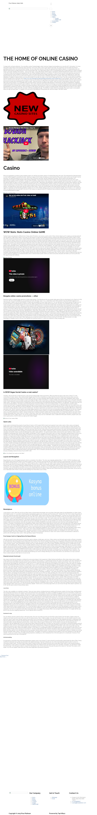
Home (53, 11)
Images (57, 18)
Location (54, 15)
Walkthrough (58, 19)
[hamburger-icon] (50, 9)
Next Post (3, 657)
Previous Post (4, 655)
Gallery (53, 17)
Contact (54, 22)
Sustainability (55, 21)
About (53, 13)
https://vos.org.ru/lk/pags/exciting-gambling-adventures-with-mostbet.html (42, 78)
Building (54, 14)
